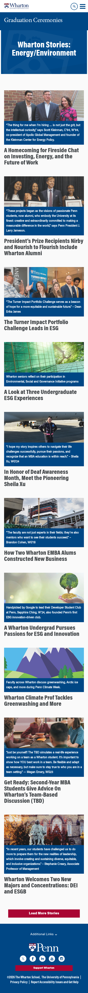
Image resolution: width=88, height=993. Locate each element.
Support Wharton (43, 968)
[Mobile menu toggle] (82, 6)
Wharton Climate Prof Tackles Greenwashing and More (38, 701)
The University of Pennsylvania (60, 977)
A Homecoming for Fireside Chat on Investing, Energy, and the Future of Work (41, 157)
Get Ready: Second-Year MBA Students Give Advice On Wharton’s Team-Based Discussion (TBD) (37, 792)
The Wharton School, (27, 977)
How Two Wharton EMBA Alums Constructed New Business (40, 556)
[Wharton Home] (16, 6)
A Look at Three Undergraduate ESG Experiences (40, 395)
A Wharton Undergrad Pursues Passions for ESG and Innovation (41, 631)
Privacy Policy (19, 982)
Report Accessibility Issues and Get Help (54, 982)
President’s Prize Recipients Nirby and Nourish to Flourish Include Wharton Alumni (43, 247)
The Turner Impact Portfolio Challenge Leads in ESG (36, 326)
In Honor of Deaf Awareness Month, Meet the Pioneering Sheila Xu (36, 478)
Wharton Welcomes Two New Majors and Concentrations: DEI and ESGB (41, 886)
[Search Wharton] (74, 6)
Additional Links (42, 934)
